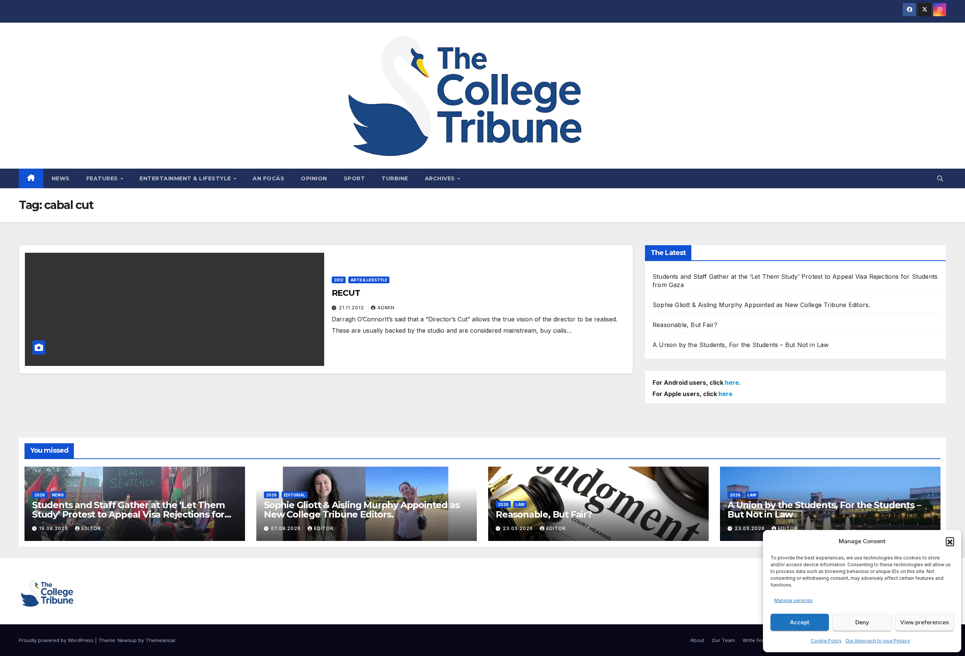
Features (103, 178)
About (697, 640)
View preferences (924, 622)
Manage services (793, 600)
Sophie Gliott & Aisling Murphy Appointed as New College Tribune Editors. (761, 305)
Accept (799, 622)
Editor (91, 528)
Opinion (314, 178)
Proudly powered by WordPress (57, 640)
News (61, 178)
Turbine (394, 178)
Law (520, 504)
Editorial (294, 495)
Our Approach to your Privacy (878, 641)
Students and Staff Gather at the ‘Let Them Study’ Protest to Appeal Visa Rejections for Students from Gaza (128, 514)
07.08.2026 (286, 528)
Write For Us (757, 640)
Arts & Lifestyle (369, 280)
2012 (338, 280)
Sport (354, 178)
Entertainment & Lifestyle (186, 178)
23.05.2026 (519, 528)
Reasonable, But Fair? (685, 325)
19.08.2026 (54, 528)
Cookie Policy (826, 641)
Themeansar (160, 640)
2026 (39, 495)
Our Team (723, 640)
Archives (441, 178)
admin (386, 307)
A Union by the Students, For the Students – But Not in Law (741, 345)
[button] (950, 541)
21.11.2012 (352, 307)
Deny (862, 622)
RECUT (346, 293)
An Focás (268, 178)
